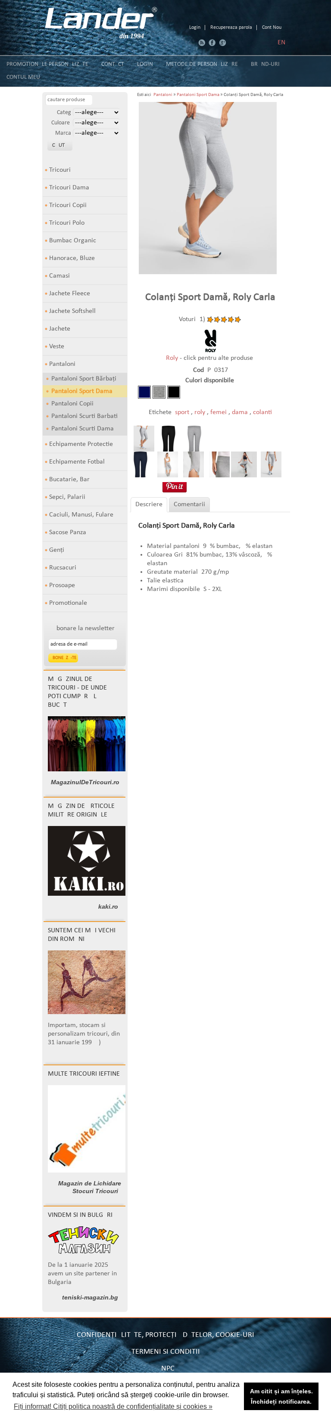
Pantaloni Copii (72, 403)
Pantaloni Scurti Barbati (84, 416)
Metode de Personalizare (202, 64)
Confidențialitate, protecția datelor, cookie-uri (165, 1335)
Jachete (59, 328)
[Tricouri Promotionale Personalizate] (101, 18)
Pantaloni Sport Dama (81, 391)
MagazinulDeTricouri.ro (85, 782)
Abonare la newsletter (84, 628)
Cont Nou (271, 27)
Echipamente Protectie (81, 444)
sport (183, 412)
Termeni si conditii (165, 1352)
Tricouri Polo (66, 223)
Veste (56, 346)
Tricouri (60, 170)
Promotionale (68, 603)
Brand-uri (265, 64)
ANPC (166, 1368)
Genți (56, 550)
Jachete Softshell (72, 311)
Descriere (148, 504)
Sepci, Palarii (67, 497)
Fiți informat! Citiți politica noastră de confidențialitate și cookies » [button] (113, 1406)
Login (194, 27)
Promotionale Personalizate (47, 64)
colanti (262, 412)
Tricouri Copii (68, 205)
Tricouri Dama (69, 187)
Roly (173, 358)
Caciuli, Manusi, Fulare (81, 514)
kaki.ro (108, 906)
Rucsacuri (62, 567)
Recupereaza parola (231, 27)
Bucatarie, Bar (69, 479)
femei (219, 412)
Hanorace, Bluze (72, 258)
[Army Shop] (89, 894)
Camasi (59, 275)
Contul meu (23, 77)
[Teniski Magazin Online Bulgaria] (83, 1252)
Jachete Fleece (69, 293)
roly (200, 412)
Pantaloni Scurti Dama (82, 428)
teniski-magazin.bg (90, 1297)
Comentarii (189, 504)
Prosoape (62, 585)
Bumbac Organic (72, 240)
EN (281, 42)
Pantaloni (62, 364)
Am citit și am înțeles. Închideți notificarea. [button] (281, 1396)
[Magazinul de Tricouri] (89, 769)
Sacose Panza (67, 532)
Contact (112, 64)
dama (241, 412)
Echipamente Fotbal (77, 461)
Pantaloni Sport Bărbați (83, 378)
